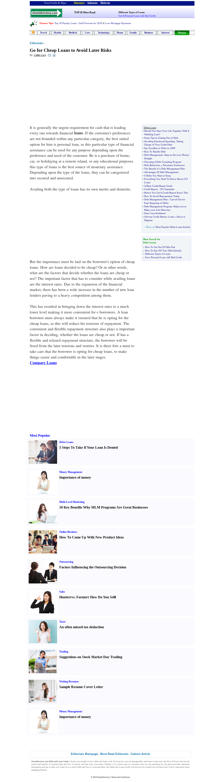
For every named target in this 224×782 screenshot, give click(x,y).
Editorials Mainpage (84, 754)
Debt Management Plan (156, 199)
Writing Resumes (69, 681)
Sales (62, 591)
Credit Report (151, 189)
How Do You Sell (102, 597)
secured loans (57, 764)
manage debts (137, 761)
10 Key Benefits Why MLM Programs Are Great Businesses (103, 507)
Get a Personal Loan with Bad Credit (163, 257)
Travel (43, 32)
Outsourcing (66, 561)
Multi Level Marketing (71, 501)
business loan (138, 764)
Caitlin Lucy (40, 55)
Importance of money (75, 477)
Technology (104, 32)
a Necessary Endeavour (173, 165)
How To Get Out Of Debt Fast (160, 247)
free (168, 210)
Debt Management (153, 155)
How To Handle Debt (155, 151)
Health (57, 32)
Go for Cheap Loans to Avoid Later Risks (70, 50)
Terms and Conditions (120, 777)
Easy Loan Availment (155, 213)
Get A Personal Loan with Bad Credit (137, 15)
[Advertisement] (65, 92)
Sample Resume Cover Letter (81, 687)
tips (47, 767)
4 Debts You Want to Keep (157, 175)
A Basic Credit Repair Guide (158, 186)
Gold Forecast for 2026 (90, 23)
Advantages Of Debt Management (161, 172)
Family (133, 32)
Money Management (70, 472)
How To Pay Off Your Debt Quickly (163, 250)
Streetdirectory (104, 777)
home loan (122, 764)
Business (148, 32)
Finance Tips (46, 23)
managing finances (39, 770)
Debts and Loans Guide (120, 767)
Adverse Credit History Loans (159, 216)
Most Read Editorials (114, 754)
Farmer (82, 597)
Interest (165, 32)
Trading (63, 651)
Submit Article (140, 754)
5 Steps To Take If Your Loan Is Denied (88, 447)
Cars (87, 32)
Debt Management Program (158, 206)
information (36, 767)
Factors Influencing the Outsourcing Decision (92, 567)
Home (120, 32)
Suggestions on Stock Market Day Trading (90, 657)
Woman (182, 32)
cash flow (167, 761)
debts (96, 761)
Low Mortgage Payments (118, 23)
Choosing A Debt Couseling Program (162, 162)
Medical (73, 32)
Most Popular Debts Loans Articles (173, 227)
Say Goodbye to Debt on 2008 (159, 148)
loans (105, 761)
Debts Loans (66, 442)
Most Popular (40, 435)
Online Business (68, 531)
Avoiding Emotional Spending (159, 141)
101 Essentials (167, 189)
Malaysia (105, 2)
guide (170, 764)
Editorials (36, 43)
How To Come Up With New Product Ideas (91, 537)
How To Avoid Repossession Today (162, 196)
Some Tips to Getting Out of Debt (161, 138)
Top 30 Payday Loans (65, 23)
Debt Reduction (152, 165)
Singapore (79, 2)
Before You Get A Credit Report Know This (166, 192)
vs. (73, 597)
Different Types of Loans (132, 12)
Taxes (62, 621)
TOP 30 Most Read (84, 12)
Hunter (64, 597)
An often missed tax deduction (81, 627)
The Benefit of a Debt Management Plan (164, 168)
